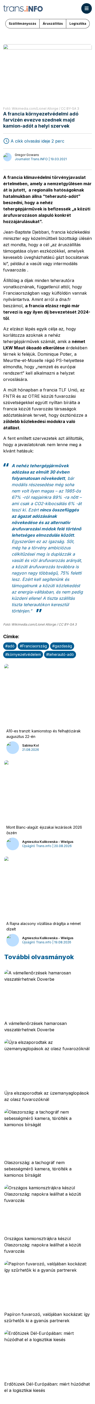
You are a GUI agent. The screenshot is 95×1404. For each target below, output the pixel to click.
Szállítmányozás (22, 24)
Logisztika (77, 24)
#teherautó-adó (60, 654)
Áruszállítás (53, 24)
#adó (10, 646)
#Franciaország (33, 646)
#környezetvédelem (23, 654)
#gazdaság (62, 646)
